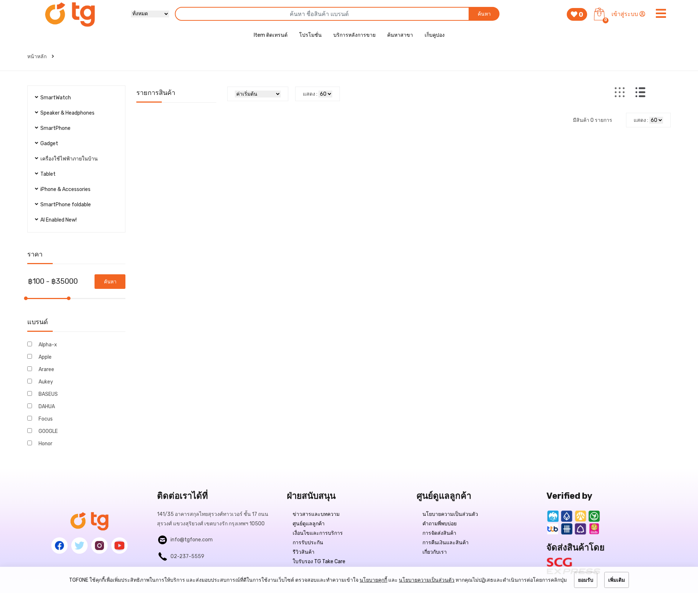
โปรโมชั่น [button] (310, 35)
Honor (45, 444)
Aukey (46, 382)
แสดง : (310, 94)
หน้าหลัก (37, 56)
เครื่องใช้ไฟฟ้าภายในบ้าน (69, 159)
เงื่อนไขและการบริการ (318, 533)
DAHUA (47, 406)
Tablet (48, 174)
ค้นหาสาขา (400, 35)
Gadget (49, 143)
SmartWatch (55, 98)
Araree (46, 369)
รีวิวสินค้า (303, 552)
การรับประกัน (308, 543)
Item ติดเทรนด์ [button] (271, 35)
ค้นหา (484, 14)
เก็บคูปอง (435, 35)
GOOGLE (48, 431)
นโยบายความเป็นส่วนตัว (450, 514)
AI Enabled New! (58, 220)
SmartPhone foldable (65, 205)
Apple (45, 357)
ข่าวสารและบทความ (316, 514)
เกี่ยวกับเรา (434, 552)
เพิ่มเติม (616, 580)
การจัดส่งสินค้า (439, 533)
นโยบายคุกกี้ (373, 580)
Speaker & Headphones (67, 113)
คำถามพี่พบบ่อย (439, 524)
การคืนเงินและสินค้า (445, 543)
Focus (46, 419)
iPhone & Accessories (65, 189)
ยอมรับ (585, 580)
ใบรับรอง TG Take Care (319, 561)
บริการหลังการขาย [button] (354, 35)
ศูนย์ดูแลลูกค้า (309, 524)
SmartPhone (55, 128)
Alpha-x (48, 345)
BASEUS (48, 394)
